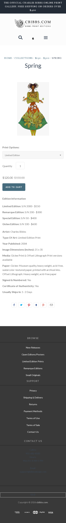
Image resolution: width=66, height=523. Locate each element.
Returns (33, 404)
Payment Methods (33, 411)
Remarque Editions (33, 368)
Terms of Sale (33, 425)
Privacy (33, 390)
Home (8, 58)
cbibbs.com (42, 502)
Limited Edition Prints (33, 361)
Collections (23, 58)
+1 (43, 304)
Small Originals (33, 375)
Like (14, 304)
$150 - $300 (42, 58)
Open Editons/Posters (33, 354)
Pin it (29, 304)
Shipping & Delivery (33, 397)
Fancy (36, 304)
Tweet (21, 304)
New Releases (33, 347)
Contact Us (33, 431)
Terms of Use (33, 418)
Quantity (7, 166)
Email (51, 304)
